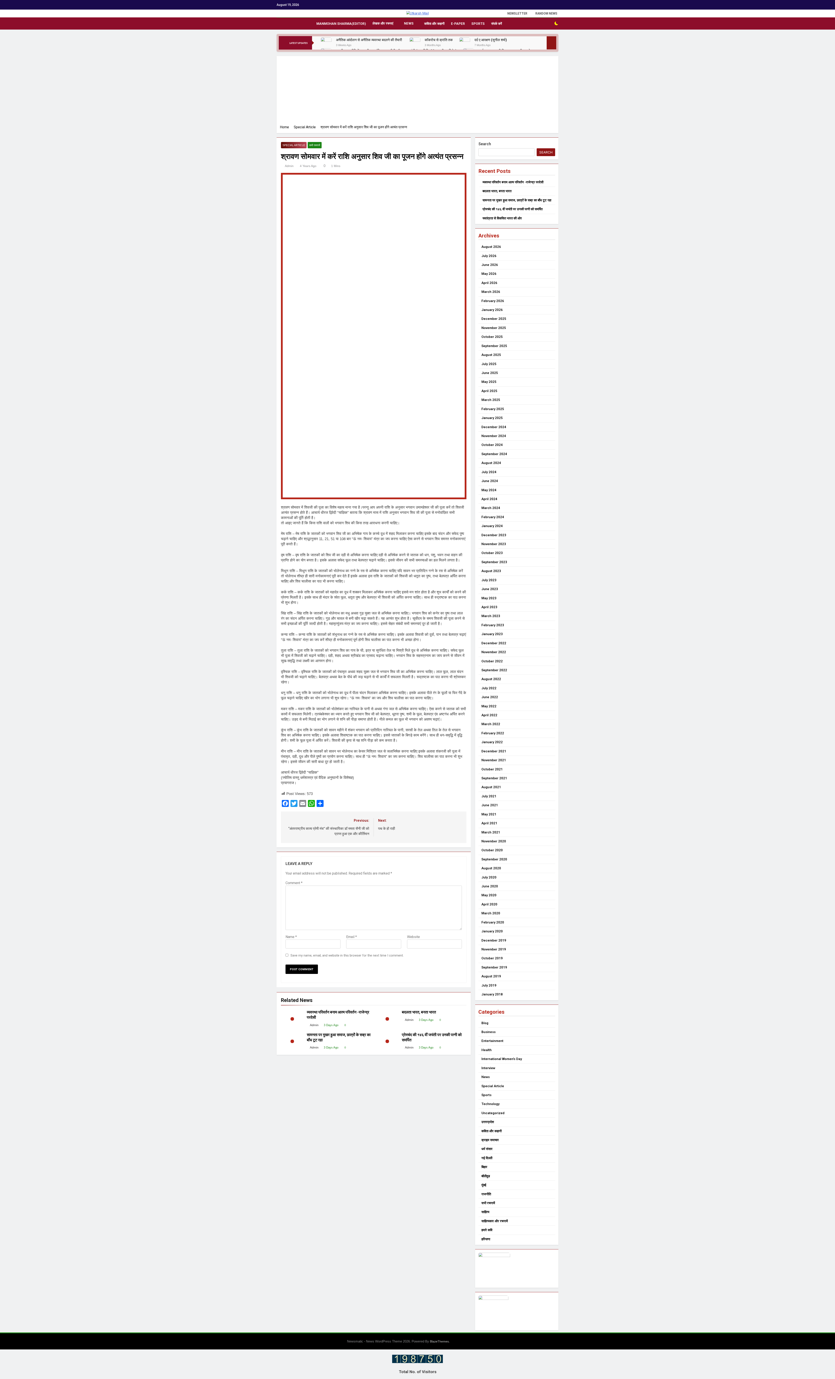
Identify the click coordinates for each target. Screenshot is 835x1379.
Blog (484, 1023)
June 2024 (489, 481)
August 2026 (491, 247)
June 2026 (489, 265)
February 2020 (492, 922)
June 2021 (489, 805)
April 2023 (489, 607)
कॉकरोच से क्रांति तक (439, 40)
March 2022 (490, 724)
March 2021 (490, 832)
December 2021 (493, 751)
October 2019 (492, 958)
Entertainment (492, 1041)
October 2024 (492, 445)
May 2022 (488, 706)
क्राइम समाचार (490, 1140)
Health (486, 1050)
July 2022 (488, 688)
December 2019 (493, 940)
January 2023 (492, 634)
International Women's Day (501, 1059)
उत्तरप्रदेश (487, 1122)
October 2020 (492, 850)
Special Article (293, 145)
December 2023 (493, 535)
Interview (488, 1068)
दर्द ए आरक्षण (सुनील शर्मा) (490, 40)
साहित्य (485, 1212)
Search (484, 144)
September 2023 (494, 562)
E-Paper (458, 24)
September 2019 (494, 967)
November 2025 (493, 328)
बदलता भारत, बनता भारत (419, 1012)
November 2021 (493, 760)
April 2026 (489, 283)
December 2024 (493, 427)
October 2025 (492, 337)
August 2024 (491, 463)
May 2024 (488, 490)
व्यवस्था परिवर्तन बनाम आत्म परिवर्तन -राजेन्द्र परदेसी (513, 182)
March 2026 (490, 292)
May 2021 (488, 814)
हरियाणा (485, 1239)
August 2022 (491, 679)
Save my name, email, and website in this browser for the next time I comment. (347, 955)
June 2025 (489, 373)
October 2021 (492, 769)
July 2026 (488, 256)
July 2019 (488, 985)
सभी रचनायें (314, 145)
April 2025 (489, 391)
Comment (294, 883)
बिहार (484, 1167)
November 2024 (493, 436)
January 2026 (492, 310)
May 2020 (488, 895)
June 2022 (489, 697)
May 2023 (488, 598)
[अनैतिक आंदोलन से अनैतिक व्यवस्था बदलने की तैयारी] (326, 42)
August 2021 (491, 787)
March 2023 (490, 616)
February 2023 (492, 625)
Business (488, 1032)
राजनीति (486, 1194)
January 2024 (492, 526)
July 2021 (488, 796)
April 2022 (489, 715)
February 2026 (492, 301)
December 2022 (493, 643)
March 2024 (490, 508)
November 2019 (493, 949)
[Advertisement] (417, 92)
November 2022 (493, 652)
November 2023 (493, 544)
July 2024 (488, 472)
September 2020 (494, 859)
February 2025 (492, 409)
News (409, 23)
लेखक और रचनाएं (382, 23)
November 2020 (493, 841)
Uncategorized (492, 1113)
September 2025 (494, 346)
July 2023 (488, 580)
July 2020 (488, 877)
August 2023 (491, 571)
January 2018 (492, 994)
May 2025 (488, 382)
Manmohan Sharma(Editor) (341, 24)
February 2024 (492, 517)
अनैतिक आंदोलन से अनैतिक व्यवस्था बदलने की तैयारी (369, 40)
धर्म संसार (487, 1149)
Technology (490, 1104)
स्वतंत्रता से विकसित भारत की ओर (502, 218)
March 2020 (490, 913)
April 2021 (489, 823)
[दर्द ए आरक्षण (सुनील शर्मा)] (464, 42)
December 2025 (493, 319)
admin (289, 166)
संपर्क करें (496, 24)
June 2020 (489, 886)
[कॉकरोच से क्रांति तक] (414, 42)
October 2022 (492, 661)
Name (291, 937)
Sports (478, 24)
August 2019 (491, 976)
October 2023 (492, 553)
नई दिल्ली (486, 1158)
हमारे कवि (486, 1230)
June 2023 (489, 589)
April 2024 (489, 499)
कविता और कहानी (434, 24)
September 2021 (494, 778)
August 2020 (491, 868)
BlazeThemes (439, 1341)
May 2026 (488, 274)
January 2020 (492, 931)
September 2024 (494, 454)
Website (413, 937)
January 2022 (492, 742)
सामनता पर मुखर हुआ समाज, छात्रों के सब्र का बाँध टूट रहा (517, 200)
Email (351, 937)
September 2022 (494, 670)
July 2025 (488, 364)
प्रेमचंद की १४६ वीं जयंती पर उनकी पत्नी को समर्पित (513, 209)
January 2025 (492, 418)
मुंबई (483, 1185)
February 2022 (492, 733)
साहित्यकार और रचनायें (494, 1221)
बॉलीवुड (485, 1176)
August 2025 (491, 355)
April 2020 (489, 904)
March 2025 (490, 400)
